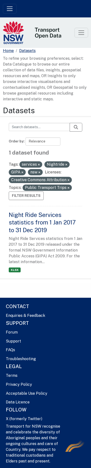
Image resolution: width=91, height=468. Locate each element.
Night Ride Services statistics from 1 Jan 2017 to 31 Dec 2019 (42, 222)
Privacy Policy (19, 384)
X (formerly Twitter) (24, 418)
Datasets (27, 50)
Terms (11, 375)
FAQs (10, 350)
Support (13, 341)
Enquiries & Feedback (25, 315)
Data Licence (18, 402)
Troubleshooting (21, 359)
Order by (16, 141)
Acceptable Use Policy (26, 393)
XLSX (15, 270)
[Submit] (76, 127)
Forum (12, 332)
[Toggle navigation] (10, 9)
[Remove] (39, 164)
